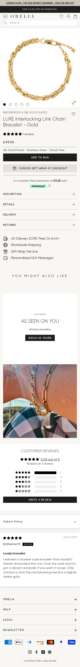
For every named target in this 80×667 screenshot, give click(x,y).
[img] (12, 538)
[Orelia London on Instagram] (30, 652)
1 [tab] (4, 104)
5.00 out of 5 (50, 459)
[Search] (5, 22)
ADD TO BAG (40, 157)
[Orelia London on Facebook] (37, 652)
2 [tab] (10, 104)
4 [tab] (22, 104)
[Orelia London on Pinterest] (50, 652)
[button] (13, 134)
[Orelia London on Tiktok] (43, 652)
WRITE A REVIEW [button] (40, 499)
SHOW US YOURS (40, 338)
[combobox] (40, 23)
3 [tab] (16, 104)
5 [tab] (28, 104)
